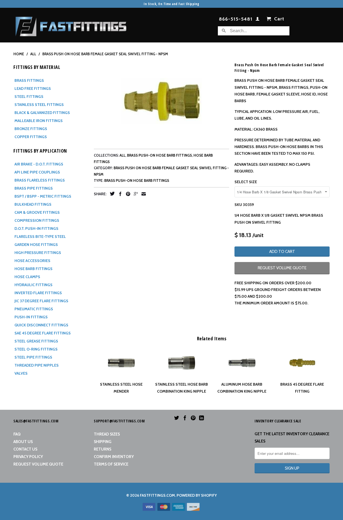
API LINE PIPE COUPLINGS (37, 172)
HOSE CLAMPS (27, 276)
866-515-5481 (235, 19)
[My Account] (257, 20)
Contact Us (25, 449)
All (122, 155)
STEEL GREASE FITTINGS (36, 341)
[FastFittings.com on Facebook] (184, 417)
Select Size (245, 181)
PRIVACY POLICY (28, 456)
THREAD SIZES (107, 434)
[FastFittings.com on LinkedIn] (201, 417)
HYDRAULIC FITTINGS (33, 284)
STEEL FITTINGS (28, 96)
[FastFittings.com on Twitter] (176, 417)
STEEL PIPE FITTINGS (33, 357)
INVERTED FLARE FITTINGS (38, 292)
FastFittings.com (157, 495)
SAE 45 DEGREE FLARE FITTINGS (42, 333)
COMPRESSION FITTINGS (36, 220)
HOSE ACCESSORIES (32, 260)
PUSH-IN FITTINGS (31, 317)
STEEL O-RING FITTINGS (36, 349)
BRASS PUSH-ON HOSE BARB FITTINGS (159, 155)
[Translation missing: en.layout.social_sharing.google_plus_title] (134, 194)
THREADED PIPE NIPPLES (36, 365)
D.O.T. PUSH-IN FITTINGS (36, 228)
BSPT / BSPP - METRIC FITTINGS (42, 196)
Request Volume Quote (38, 464)
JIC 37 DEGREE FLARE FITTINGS (41, 300)
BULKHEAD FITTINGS (32, 204)
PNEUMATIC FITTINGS (33, 309)
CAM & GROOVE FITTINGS (37, 212)
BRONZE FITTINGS (30, 128)
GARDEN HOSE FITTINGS (36, 244)
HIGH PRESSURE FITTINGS (37, 252)
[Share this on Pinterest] (126, 194)
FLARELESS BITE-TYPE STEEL (40, 236)
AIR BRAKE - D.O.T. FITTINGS (38, 164)
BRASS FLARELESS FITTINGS (39, 180)
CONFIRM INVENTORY (114, 456)
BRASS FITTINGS (29, 80)
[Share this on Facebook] (118, 194)
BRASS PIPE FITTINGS (33, 188)
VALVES (21, 373)
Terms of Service (111, 464)
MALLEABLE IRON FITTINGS (38, 120)
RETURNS (102, 449)
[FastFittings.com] (71, 25)
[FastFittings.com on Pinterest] (193, 417)
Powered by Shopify (197, 495)
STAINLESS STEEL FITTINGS (39, 104)
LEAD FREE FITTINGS (32, 88)
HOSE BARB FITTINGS (33, 268)
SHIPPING (102, 441)
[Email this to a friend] (142, 194)
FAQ (17, 434)
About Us (23, 441)
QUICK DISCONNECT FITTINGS (41, 325)
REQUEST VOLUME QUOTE (282, 267)
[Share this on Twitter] (111, 193)
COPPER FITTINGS (30, 136)
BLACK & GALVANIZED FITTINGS (42, 112)
